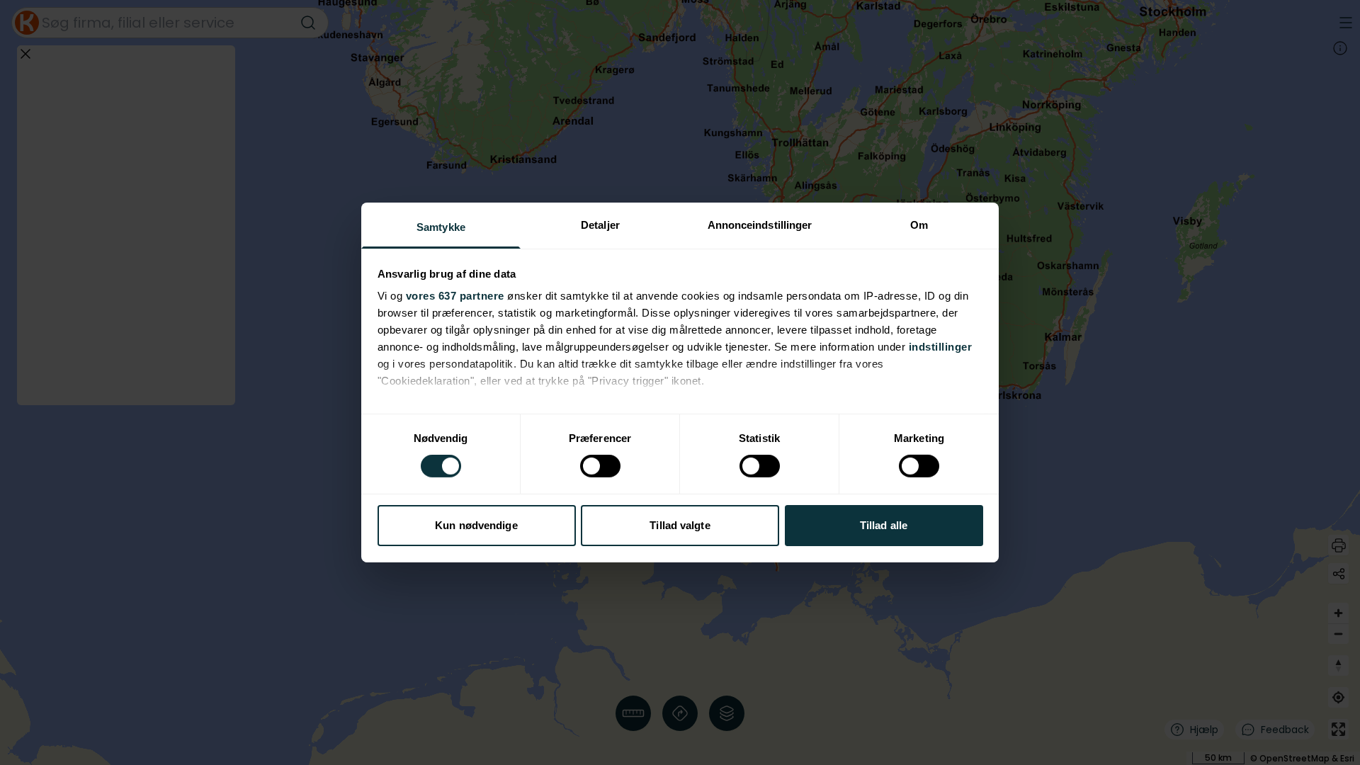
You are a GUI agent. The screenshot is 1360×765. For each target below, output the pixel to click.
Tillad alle (883, 525)
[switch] (600, 466)
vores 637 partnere (455, 296)
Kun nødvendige (476, 525)
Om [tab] (919, 225)
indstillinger (941, 347)
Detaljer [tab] (600, 225)
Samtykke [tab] (440, 227)
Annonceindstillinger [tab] (760, 225)
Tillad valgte (680, 525)
